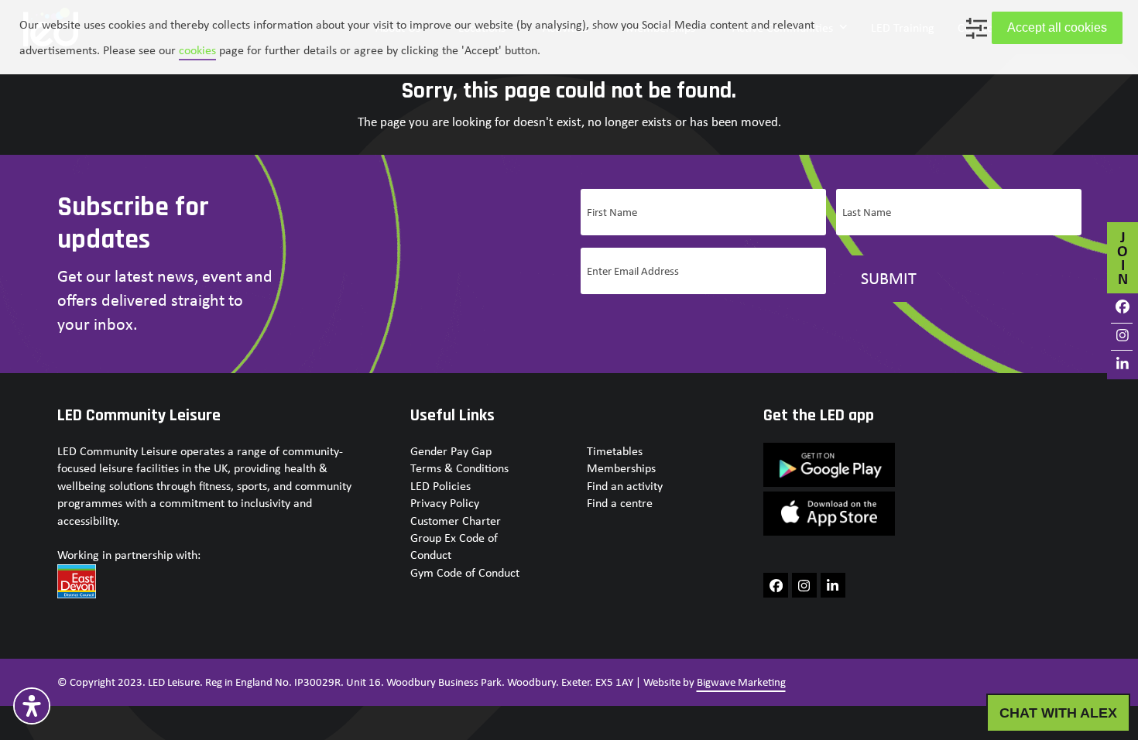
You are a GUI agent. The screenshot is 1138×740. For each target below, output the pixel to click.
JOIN (1122, 257)
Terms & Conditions (459, 468)
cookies (197, 50)
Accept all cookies (1057, 27)
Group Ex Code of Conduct (454, 546)
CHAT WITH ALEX (1058, 712)
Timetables (615, 451)
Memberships (621, 468)
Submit (889, 277)
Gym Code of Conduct (464, 572)
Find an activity (625, 486)
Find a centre (620, 503)
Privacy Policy (444, 503)
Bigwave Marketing (741, 682)
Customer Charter (455, 520)
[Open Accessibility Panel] (32, 706)
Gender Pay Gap (451, 451)
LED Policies (440, 486)
